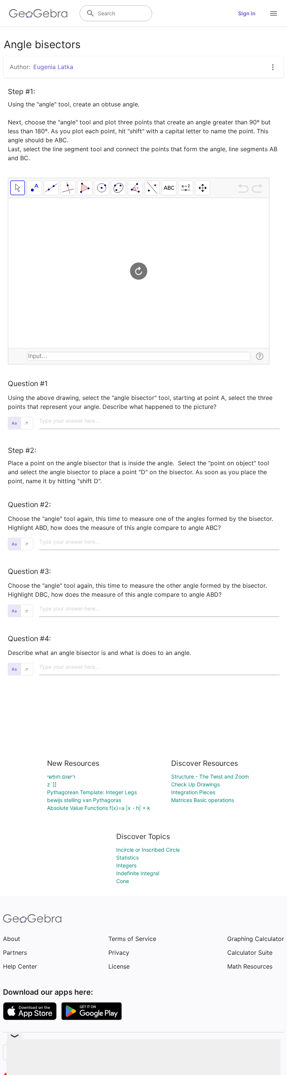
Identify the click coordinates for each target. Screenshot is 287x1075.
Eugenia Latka (53, 67)
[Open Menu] (273, 13)
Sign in (247, 13)
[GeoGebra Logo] (38, 13)
